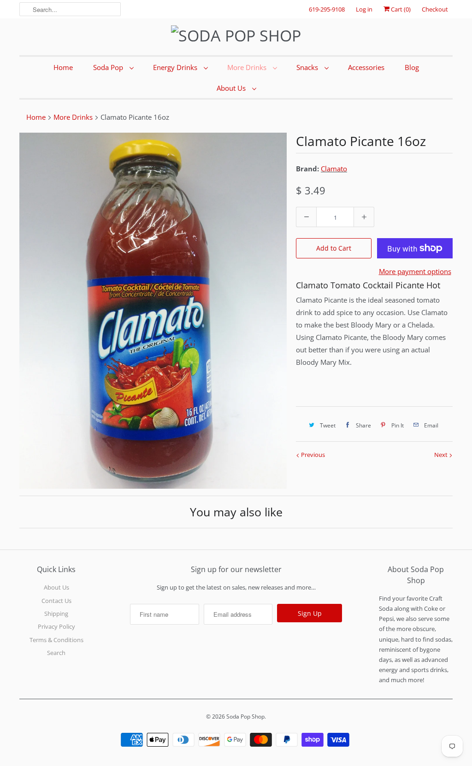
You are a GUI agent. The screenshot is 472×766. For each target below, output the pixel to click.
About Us (232, 88)
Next (441, 454)
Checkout (435, 9)
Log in (364, 9)
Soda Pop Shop (245, 716)
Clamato (334, 168)
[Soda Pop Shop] (236, 35)
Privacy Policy (56, 626)
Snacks (308, 67)
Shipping (56, 613)
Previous (312, 454)
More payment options (415, 271)
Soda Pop (109, 67)
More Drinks (247, 67)
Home (63, 67)
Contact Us (56, 600)
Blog (412, 67)
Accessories (366, 67)
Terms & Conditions (56, 640)
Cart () (400, 9)
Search (56, 653)
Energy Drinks (176, 67)
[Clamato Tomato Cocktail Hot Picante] (153, 311)
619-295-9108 (327, 9)
